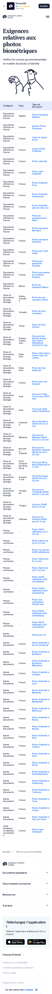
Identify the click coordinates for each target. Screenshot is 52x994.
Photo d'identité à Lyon (40, 682)
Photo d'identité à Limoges (40, 673)
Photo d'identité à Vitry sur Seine (40, 818)
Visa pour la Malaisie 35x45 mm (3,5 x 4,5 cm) (40, 437)
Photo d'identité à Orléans (40, 745)
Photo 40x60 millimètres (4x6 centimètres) (39, 590)
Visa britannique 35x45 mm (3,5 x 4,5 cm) (40, 478)
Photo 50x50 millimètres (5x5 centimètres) (39, 613)
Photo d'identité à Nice (40, 736)
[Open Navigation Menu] (47, 16)
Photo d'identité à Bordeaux (40, 653)
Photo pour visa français (39, 382)
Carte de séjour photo (39, 138)
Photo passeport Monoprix (40, 229)
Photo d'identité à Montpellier (40, 700)
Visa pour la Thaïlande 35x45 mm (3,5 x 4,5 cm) (40, 491)
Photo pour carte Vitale (40, 252)
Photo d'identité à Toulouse (40, 791)
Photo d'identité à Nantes (40, 727)
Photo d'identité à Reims (40, 763)
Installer (44, 6)
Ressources (9, 894)
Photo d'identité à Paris (40, 754)
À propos (7, 905)
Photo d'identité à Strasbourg (40, 782)
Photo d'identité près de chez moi (40, 206)
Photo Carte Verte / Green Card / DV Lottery (41, 355)
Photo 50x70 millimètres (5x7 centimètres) (39, 624)
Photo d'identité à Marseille (40, 691)
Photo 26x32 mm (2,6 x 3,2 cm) (40, 542)
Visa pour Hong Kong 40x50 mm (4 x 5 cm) (41, 464)
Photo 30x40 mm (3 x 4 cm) (40, 560)
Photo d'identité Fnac (40, 184)
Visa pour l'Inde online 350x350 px (41, 410)
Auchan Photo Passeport (39, 127)
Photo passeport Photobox (40, 240)
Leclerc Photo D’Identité (38, 150)
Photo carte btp (39, 161)
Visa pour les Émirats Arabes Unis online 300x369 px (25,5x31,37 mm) (40, 340)
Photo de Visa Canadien (39, 312)
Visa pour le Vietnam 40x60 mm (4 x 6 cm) (39, 519)
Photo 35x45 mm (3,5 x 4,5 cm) (40, 569)
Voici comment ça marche (17, 883)
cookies (29, 989)
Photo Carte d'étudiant (38, 830)
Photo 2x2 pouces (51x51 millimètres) (41, 551)
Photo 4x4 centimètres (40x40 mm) (38, 601)
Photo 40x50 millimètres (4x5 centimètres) (39, 579)
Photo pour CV (39, 635)
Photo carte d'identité (37, 172)
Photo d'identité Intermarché (40, 195)
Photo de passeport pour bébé (39, 217)
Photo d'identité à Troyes (40, 809)
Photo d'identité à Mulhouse (40, 709)
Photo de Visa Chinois (39, 325)
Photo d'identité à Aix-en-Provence (40, 644)
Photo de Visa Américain (39, 369)
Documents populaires (15, 872)
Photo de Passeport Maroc (40, 286)
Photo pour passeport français (37, 263)
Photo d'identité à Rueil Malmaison (40, 772)
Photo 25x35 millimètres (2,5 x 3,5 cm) (40, 531)
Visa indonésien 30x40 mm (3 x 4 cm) (40, 423)
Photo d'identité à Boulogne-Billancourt (40, 663)
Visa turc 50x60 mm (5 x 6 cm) (39, 505)
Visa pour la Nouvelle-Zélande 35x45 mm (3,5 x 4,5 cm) (41, 451)
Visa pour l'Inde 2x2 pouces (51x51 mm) (40, 396)
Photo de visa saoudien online (40, 298)
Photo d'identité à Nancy (40, 718)
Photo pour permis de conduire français (41, 274)
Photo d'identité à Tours (40, 800)
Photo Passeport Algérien (40, 115)
